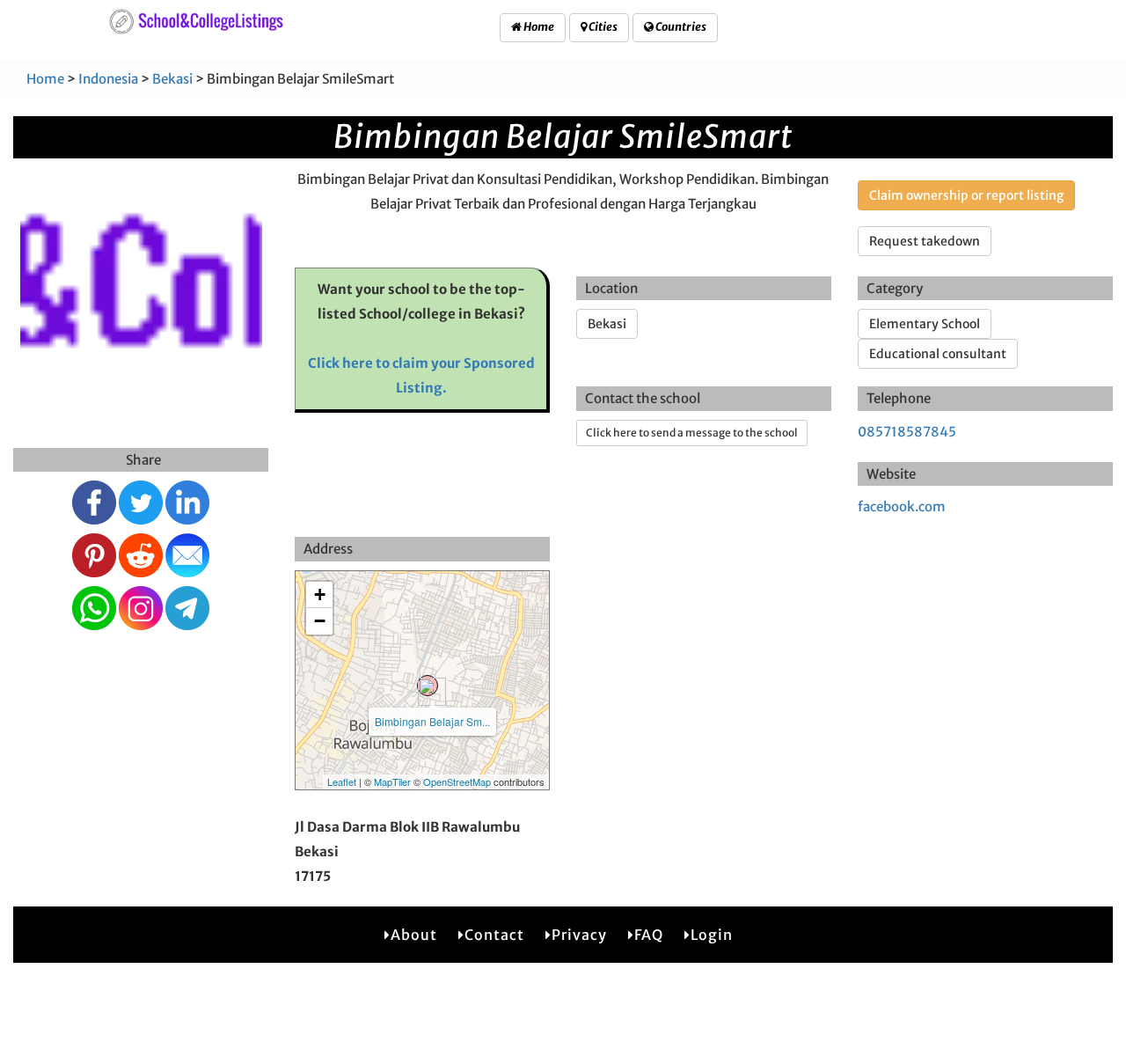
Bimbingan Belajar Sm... (432, 721)
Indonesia (108, 78)
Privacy (579, 934)
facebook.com (902, 506)
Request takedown (924, 241)
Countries (680, 26)
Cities (602, 26)
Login (712, 934)
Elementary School (924, 324)
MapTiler (392, 781)
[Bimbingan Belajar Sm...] (427, 685)
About (414, 934)
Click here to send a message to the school (692, 432)
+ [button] (319, 594)
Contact (494, 934)
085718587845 (907, 431)
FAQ (648, 934)
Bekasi (172, 78)
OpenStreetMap (457, 781)
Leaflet (341, 781)
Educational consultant (937, 354)
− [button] (319, 621)
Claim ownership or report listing (966, 195)
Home (538, 26)
